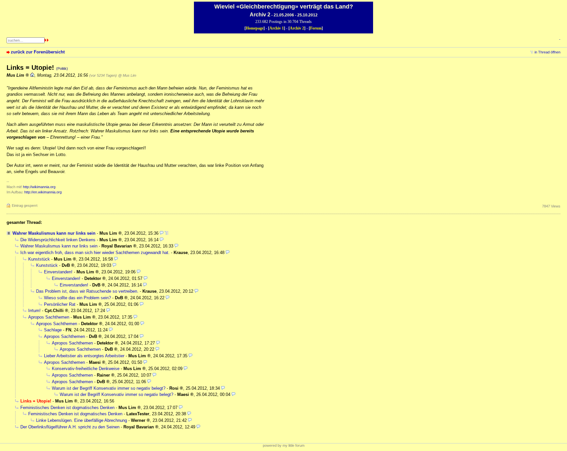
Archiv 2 (297, 28)
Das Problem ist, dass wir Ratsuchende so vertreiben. (87, 291)
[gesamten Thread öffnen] (166, 233)
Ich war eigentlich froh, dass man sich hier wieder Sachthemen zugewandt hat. (95, 252)
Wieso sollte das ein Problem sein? (77, 297)
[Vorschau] (161, 233)
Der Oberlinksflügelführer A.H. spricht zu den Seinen (69, 426)
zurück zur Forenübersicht (38, 51)
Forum (316, 28)
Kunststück (39, 259)
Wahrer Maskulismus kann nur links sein (53, 233)
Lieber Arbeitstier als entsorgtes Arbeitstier (84, 355)
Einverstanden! (58, 271)
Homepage (254, 28)
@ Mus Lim (127, 75)
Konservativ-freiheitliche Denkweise (85, 368)
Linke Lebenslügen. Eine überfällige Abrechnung (81, 420)
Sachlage (53, 329)
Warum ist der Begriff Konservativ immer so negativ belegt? (108, 388)
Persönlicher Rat (59, 304)
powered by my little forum (283, 445)
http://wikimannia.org (39, 187)
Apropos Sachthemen (48, 317)
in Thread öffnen (547, 52)
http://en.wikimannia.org (43, 192)
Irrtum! (34, 310)
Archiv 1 (276, 28)
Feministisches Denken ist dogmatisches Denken (67, 407)
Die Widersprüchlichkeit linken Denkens (57, 239)
